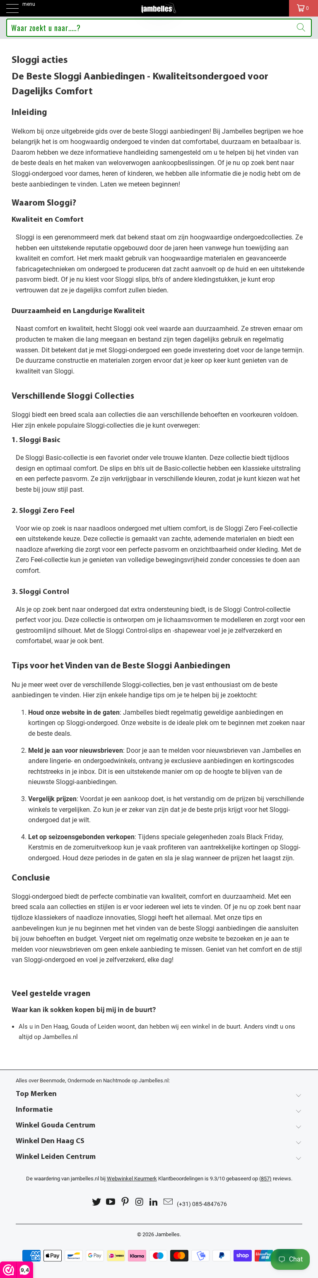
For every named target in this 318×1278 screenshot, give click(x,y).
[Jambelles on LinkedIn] (154, 1202)
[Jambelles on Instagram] (140, 1202)
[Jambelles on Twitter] (96, 1202)
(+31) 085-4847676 (202, 1204)
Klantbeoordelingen (155, 1178)
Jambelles (167, 1234)
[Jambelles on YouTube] (111, 1202)
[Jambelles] (159, 8)
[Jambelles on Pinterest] (125, 1202)
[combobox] (158, 28)
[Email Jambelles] (168, 1202)
